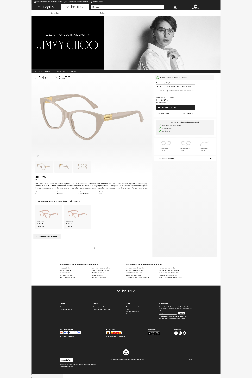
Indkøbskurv (195, 8)
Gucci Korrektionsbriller (133, 275)
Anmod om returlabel (133, 307)
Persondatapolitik (90, 364)
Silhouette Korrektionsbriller (168, 275)
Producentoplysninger (166, 158)
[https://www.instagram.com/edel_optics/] (180, 333)
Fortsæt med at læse (140, 188)
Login (175, 8)
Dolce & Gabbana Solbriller (100, 270)
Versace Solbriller (97, 275)
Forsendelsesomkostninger (102, 309)
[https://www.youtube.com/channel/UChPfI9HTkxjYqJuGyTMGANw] (184, 333)
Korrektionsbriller (47, 71)
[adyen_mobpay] (78, 332)
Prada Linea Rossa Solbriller (100, 268)
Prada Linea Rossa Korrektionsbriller (171, 277)
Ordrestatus (130, 314)
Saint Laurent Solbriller (67, 277)
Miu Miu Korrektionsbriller (134, 270)
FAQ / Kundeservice (132, 311)
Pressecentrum (65, 307)
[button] (46, 7)
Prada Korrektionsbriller (134, 273)
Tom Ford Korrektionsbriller (135, 268)
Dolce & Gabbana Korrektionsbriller (137, 277)
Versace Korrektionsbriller (167, 268)
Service (95, 304)
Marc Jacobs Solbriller (98, 277)
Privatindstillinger (66, 309)
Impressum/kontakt (66, 366)
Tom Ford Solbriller (66, 275)
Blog (127, 309)
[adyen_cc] (61, 332)
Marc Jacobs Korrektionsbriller (168, 273)
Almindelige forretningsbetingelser (71, 364)
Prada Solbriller (65, 268)
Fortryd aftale (66, 360)
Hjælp (128, 304)
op (190, 359)
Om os (62, 304)
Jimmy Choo (61, 71)
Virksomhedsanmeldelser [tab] (47, 236)
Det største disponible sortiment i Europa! (49, 1)
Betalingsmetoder (99, 307)
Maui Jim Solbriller (97, 273)
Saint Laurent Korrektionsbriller (169, 270)
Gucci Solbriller (65, 273)
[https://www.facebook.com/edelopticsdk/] (176, 333)
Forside (35, 71)
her (184, 318)
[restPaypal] (72, 332)
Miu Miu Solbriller (66, 270)
